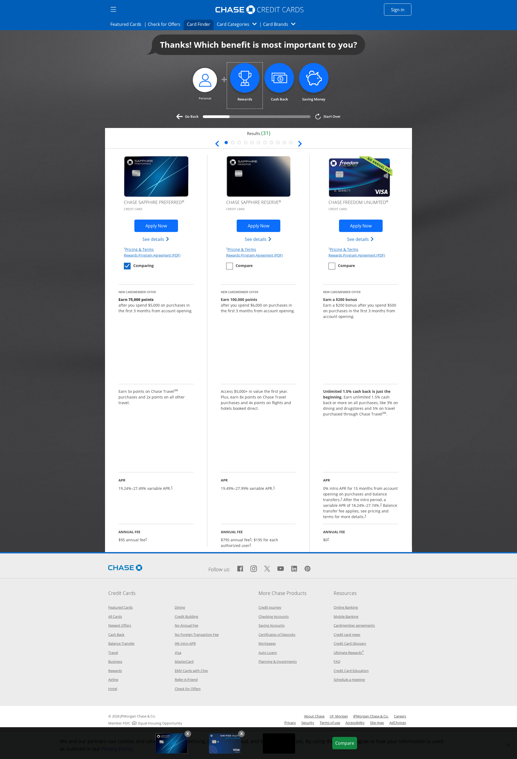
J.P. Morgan (339, 716)
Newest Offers (119, 625)
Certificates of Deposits (276, 634)
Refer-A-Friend (186, 679)
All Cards (115, 616)
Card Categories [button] (238, 24)
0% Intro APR (185, 643)
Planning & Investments (277, 661)
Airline (113, 679)
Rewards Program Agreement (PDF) (152, 255)
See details (156, 239)
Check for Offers (165, 24)
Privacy (290, 722)
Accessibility (355, 722)
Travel (113, 652)
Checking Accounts (273, 616)
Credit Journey (269, 607)
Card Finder (200, 24)
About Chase (314, 716)
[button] (187, 733)
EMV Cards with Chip (191, 670)
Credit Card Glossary (350, 643)
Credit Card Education (351, 670)
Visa (178, 652)
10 (284, 142)
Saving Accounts (271, 625)
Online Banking (346, 607)
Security (307, 722)
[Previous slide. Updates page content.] (217, 143)
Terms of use (330, 722)
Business (115, 661)
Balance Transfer (121, 643)
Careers (400, 716)
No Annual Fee (186, 625)
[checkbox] (139, 266)
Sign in (401, 9)
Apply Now (161, 226)
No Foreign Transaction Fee (197, 634)
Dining (180, 607)
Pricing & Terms (139, 249)
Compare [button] (346, 743)
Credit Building (186, 616)
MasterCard (184, 661)
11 (291, 142)
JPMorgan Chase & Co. (371, 716)
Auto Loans (267, 652)
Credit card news (347, 634)
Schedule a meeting (349, 679)
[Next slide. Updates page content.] (300, 143)
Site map (377, 722)
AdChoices (397, 722)
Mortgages (267, 643)
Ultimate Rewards (349, 652)
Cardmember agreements (354, 625)
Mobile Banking (346, 616)
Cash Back (116, 634)
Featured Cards (127, 24)
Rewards (115, 670)
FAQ (337, 661)
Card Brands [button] (281, 24)
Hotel (112, 688)
